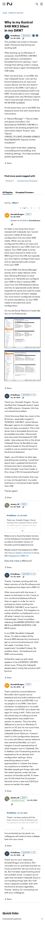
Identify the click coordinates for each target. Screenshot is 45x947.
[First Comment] (37, 36)
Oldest (15, 203)
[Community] (9, 4)
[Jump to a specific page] (38, 208)
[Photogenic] (33, 36)
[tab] (7, 192)
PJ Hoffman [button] (15, 36)
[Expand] (22, 530)
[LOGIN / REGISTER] (41, 4)
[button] (7, 36)
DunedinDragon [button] (17, 214)
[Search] (37, 4)
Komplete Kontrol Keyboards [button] (27, 181)
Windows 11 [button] (10, 181)
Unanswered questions (22, 919)
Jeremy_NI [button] (14, 504)
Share (8, 163)
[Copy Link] (23, 38)
